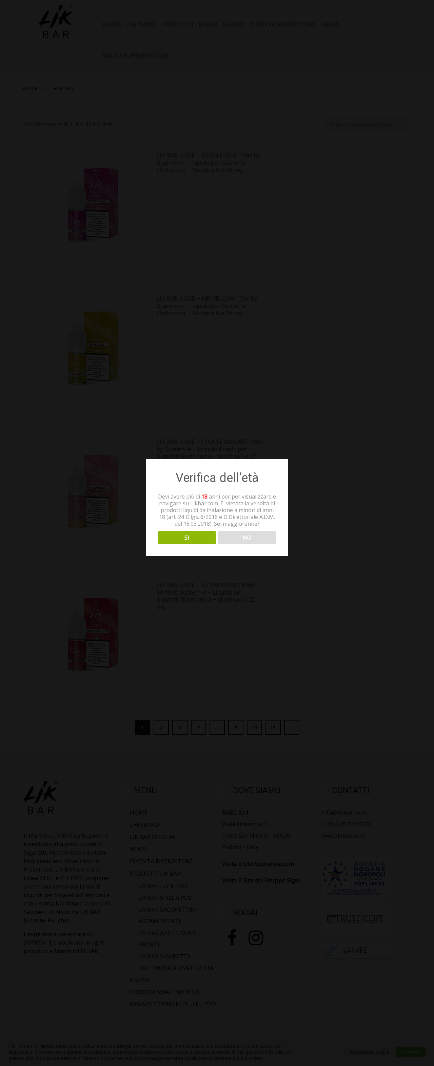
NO (247, 537)
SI (186, 537)
